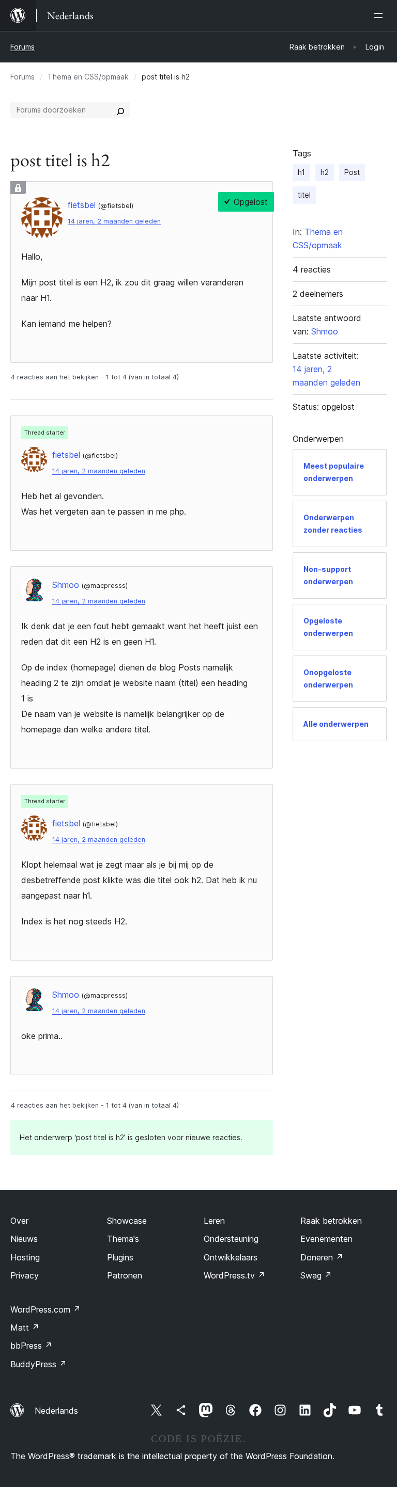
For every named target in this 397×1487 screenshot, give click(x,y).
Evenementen (326, 1239)
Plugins (120, 1257)
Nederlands (56, 1410)
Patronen (124, 1275)
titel (304, 194)
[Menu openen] (380, 15)
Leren (214, 1221)
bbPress (31, 1345)
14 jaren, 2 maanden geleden (114, 221)
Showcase (127, 1221)
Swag (316, 1275)
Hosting (25, 1257)
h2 (324, 172)
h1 (301, 172)
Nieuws (24, 1239)
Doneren (321, 1257)
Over (19, 1221)
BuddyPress (38, 1364)
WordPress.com (45, 1309)
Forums (22, 46)
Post (352, 172)
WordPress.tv (234, 1275)
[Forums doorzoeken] (120, 110)
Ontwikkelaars (230, 1257)
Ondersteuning (231, 1239)
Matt (24, 1327)
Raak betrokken (331, 1221)
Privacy (24, 1275)
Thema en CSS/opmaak (88, 76)
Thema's (123, 1239)
